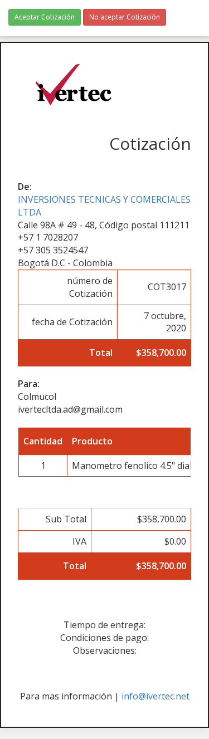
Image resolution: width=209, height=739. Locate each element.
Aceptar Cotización (44, 17)
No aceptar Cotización (124, 17)
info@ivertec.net (155, 696)
